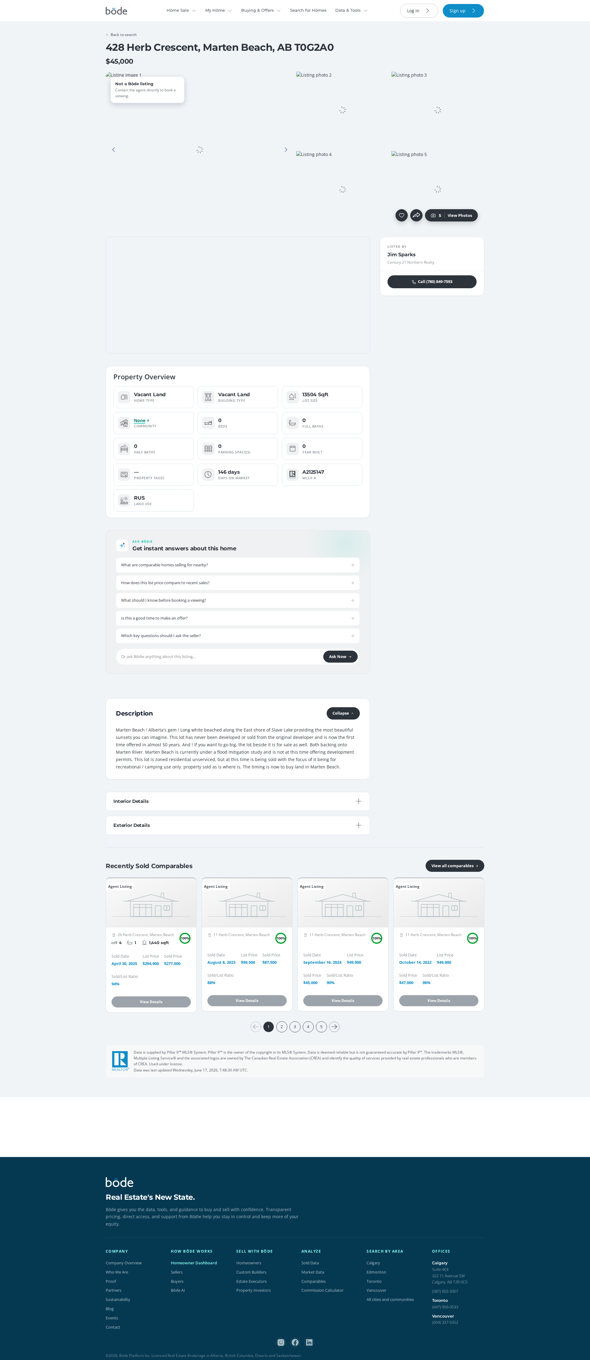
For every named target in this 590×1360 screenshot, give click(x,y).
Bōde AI (178, 1290)
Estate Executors (251, 1281)
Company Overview (124, 1263)
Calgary (373, 1263)
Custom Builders (251, 1272)
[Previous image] (114, 150)
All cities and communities (390, 1299)
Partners (113, 1290)
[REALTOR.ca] (120, 1061)
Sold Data (310, 1263)
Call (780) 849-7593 (435, 282)
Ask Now (337, 656)
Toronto (374, 1281)
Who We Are (117, 1272)
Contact (113, 1327)
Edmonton (376, 1272)
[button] (114, 150)
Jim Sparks (401, 254)
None (139, 420)
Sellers (177, 1272)
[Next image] (286, 150)
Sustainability (118, 1299)
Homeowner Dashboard (194, 1263)
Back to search (124, 34)
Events (112, 1318)
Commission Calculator (322, 1290)
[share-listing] (416, 215)
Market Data (312, 1272)
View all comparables (452, 865)
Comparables (313, 1281)
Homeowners (248, 1263)
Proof (111, 1281)
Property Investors (253, 1290)
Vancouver (376, 1290)
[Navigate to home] (116, 11)
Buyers (177, 1281)
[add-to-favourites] (401, 215)
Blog (110, 1308)
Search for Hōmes (308, 10)
